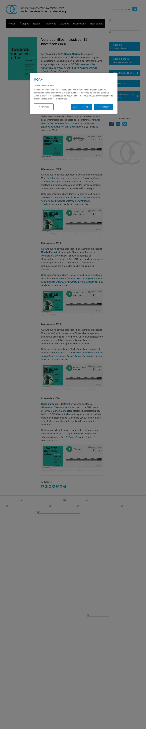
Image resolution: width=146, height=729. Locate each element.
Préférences (43, 106)
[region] (73, 93)
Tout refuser (103, 106)
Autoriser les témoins (82, 106)
